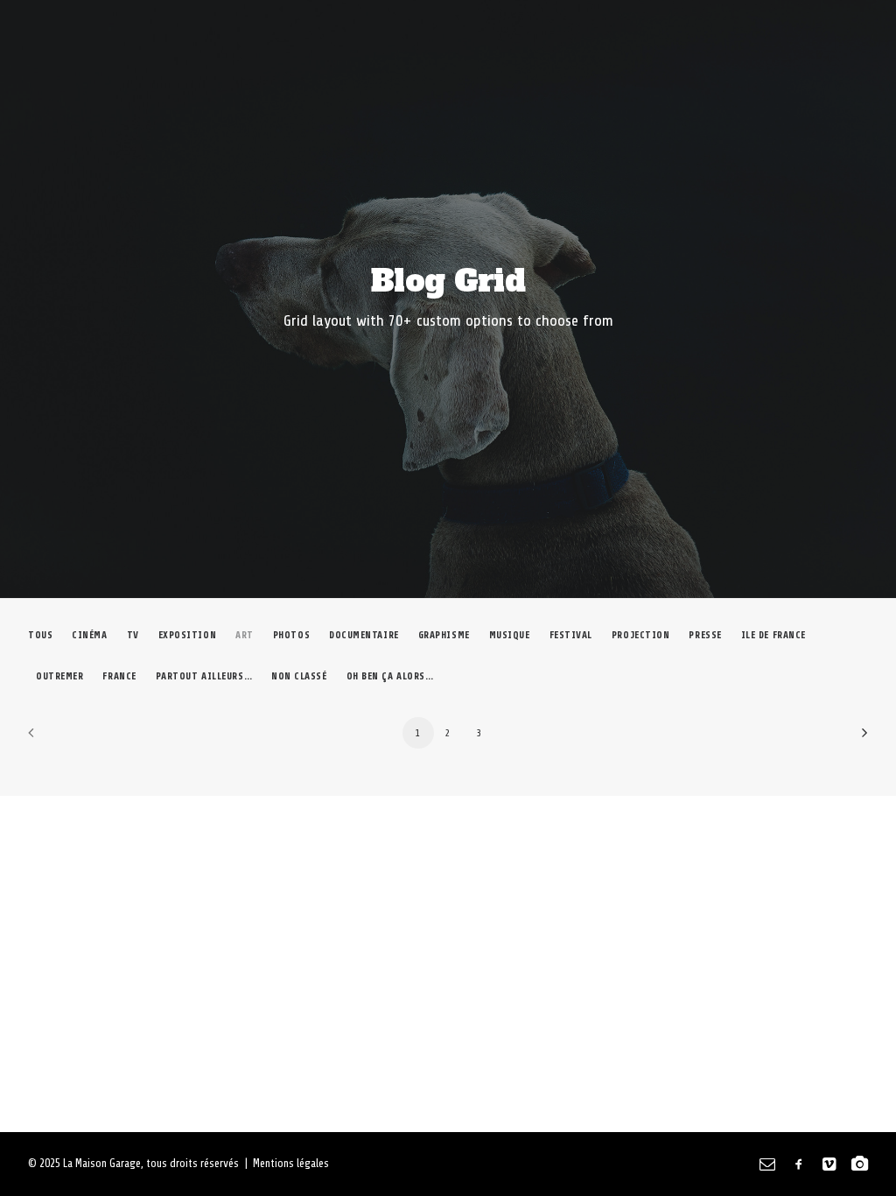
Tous (40, 635)
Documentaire (364, 635)
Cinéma (89, 635)
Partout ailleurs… (204, 676)
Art (244, 635)
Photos (291, 635)
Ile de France (773, 635)
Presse (705, 635)
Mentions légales (291, 1163)
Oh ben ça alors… (390, 676)
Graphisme (444, 635)
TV (133, 635)
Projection (641, 635)
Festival (571, 635)
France (119, 676)
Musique (509, 635)
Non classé (299, 676)
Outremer (59, 676)
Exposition (187, 635)
